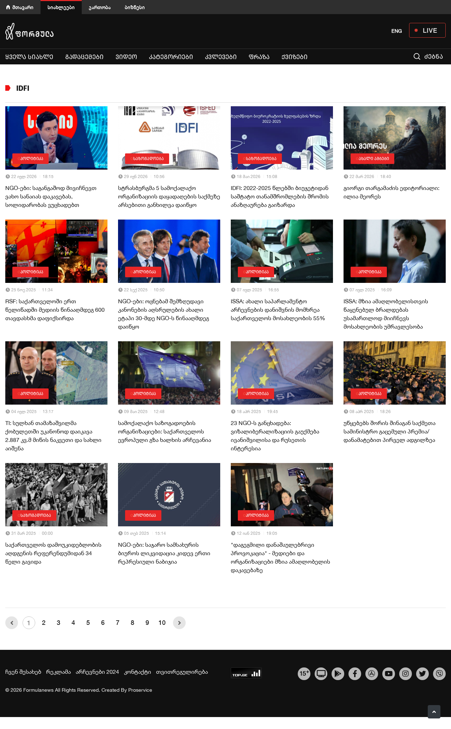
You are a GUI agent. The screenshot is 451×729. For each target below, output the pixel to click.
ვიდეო (126, 57)
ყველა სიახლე (29, 57)
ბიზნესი (135, 7)
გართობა (100, 7)
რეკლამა (58, 671)
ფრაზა (259, 57)
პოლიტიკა (31, 158)
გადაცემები (84, 57)
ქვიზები (295, 57)
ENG (396, 31)
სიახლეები (61, 7)
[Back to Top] (434, 711)
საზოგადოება (148, 158)
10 (162, 622)
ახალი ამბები (374, 158)
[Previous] (11, 622)
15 (304, 672)
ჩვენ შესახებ (23, 671)
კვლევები (221, 57)
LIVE (430, 30)
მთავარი (22, 7)
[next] (179, 622)
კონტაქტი (137, 671)
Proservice (140, 690)
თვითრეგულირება (182, 671)
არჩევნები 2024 (97, 671)
